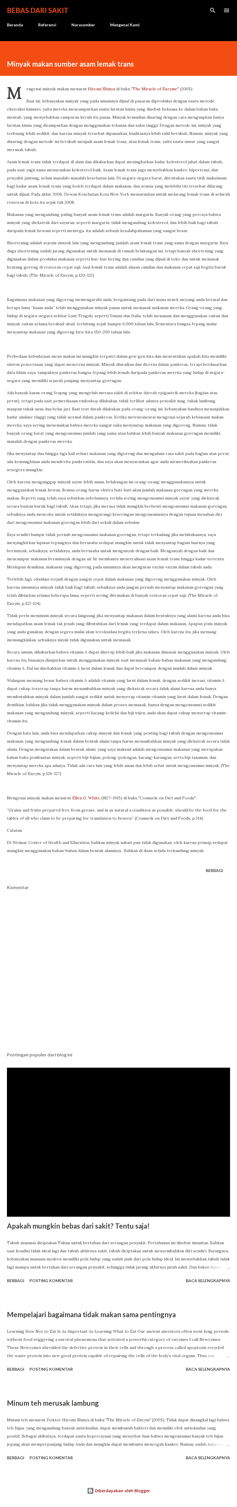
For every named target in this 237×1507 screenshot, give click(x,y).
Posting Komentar (51, 1280)
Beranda (15, 24)
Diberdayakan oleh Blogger (122, 1490)
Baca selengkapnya (208, 1280)
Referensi (47, 24)
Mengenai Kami (125, 24)
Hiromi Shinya (101, 88)
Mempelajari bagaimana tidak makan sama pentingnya (91, 1314)
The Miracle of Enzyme (155, 88)
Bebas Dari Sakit (37, 10)
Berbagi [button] (214, 870)
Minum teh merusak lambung (53, 1403)
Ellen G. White (86, 798)
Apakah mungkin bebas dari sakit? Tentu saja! (78, 1226)
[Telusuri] (212, 10)
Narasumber (83, 24)
